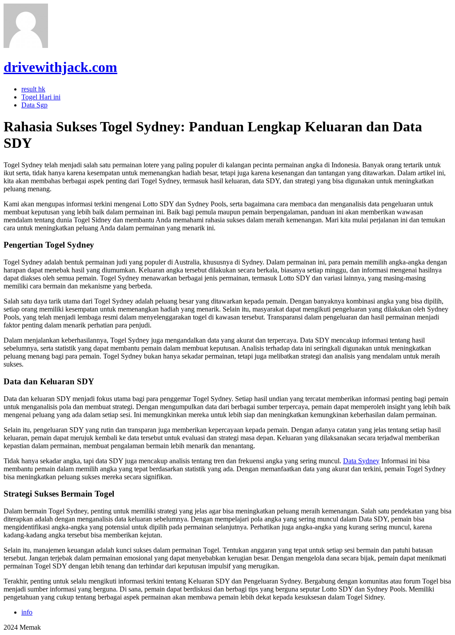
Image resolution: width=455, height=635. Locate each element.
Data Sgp (34, 105)
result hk (33, 89)
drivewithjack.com (60, 67)
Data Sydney (361, 461)
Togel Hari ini (40, 97)
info (26, 612)
